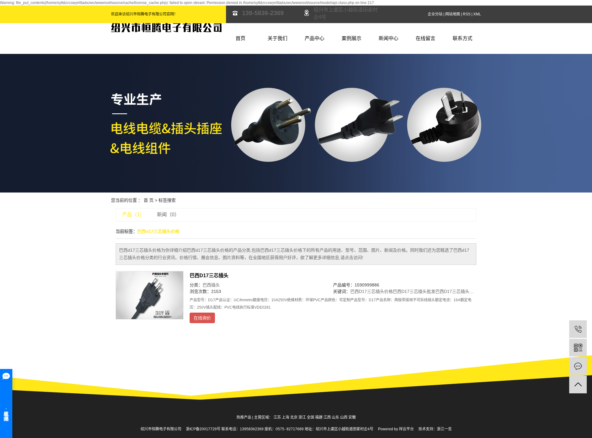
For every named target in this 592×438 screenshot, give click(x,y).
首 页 (149, 200)
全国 (310, 417)
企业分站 (435, 14)
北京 (294, 417)
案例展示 (351, 38)
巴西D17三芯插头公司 (456, 291)
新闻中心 (388, 38)
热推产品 (243, 417)
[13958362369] (578, 329)
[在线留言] (578, 366)
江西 (327, 417)
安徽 (352, 417)
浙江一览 (444, 429)
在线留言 (425, 38)
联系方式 (462, 38)
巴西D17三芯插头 (209, 275)
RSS (467, 14)
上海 (285, 417)
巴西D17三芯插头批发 (414, 291)
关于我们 (277, 38)
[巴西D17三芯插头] (149, 295)
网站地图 (452, 14)
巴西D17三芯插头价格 (371, 291)
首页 (240, 38)
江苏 (277, 417)
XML (477, 14)
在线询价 (202, 317)
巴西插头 (211, 284)
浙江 (302, 417)
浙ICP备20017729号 (203, 429)
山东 (335, 417)
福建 (319, 417)
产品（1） (133, 214)
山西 (343, 417)
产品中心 (314, 38)
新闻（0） (168, 214)
